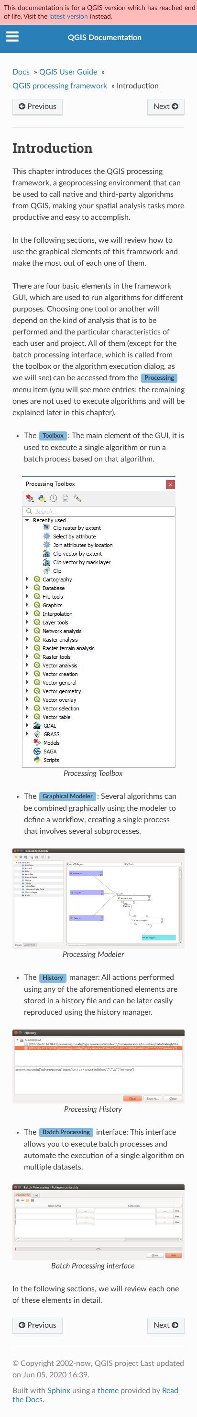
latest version (68, 16)
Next (162, 106)
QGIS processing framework (59, 86)
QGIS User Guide (68, 72)
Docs (21, 72)
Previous (40, 106)
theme (108, 1391)
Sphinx (58, 1391)
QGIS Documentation (105, 38)
